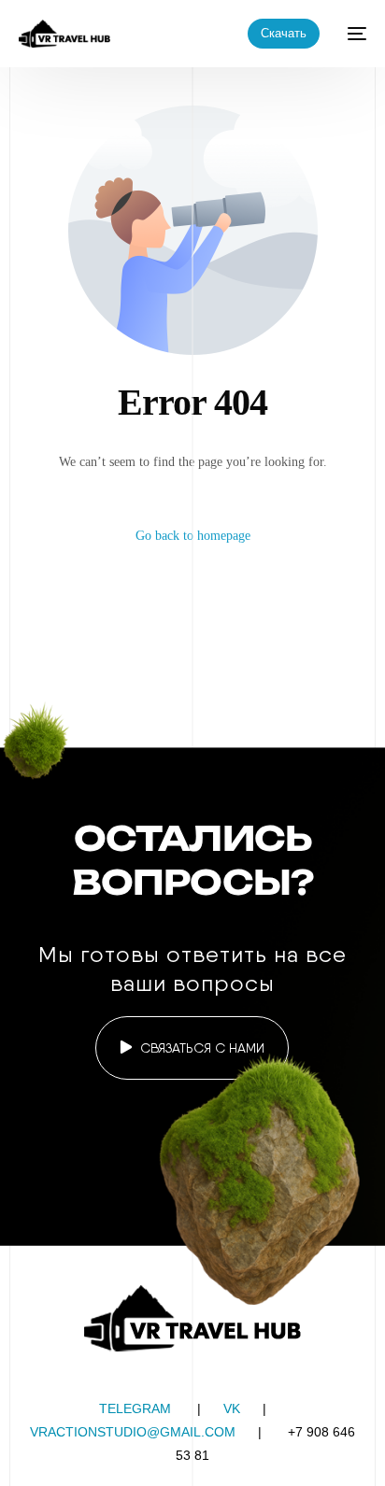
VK (231, 1408)
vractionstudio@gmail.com (132, 1431)
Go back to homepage (192, 536)
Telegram (135, 1408)
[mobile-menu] (352, 34)
